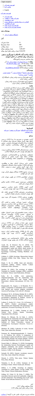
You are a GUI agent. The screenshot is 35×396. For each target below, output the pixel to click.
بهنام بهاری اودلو (28, 72)
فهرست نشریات (9, 5)
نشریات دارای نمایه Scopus (12, 27)
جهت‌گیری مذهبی (14, 130)
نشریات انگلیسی (9, 23)
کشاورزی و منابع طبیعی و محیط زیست (16, 22)
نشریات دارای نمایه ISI (11, 25)
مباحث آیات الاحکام (27, 130)
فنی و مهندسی (9, 20)
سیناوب (3, 394)
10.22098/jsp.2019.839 (12, 68)
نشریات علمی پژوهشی (11, 18)
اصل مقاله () (13, 63)
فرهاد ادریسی (16, 72)
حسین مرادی (23, 75)
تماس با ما (7, 7)
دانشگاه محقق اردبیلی (11, 35)
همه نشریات (8, 16)
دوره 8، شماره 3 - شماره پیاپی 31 (17, 62)
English (6, 10)
